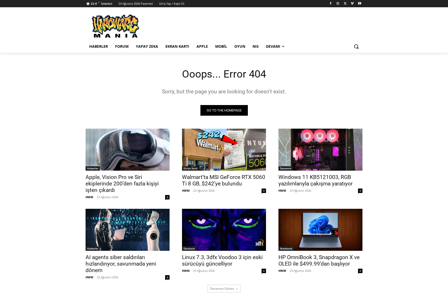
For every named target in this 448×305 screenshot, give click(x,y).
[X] (345, 4)
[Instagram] (338, 4)
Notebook (286, 248)
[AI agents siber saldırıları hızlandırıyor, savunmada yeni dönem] (128, 230)
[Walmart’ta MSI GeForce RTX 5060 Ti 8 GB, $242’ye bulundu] (224, 150)
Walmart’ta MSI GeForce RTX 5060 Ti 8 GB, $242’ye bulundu (223, 180)
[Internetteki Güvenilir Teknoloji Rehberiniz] (127, 26)
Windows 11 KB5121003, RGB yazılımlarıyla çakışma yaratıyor (315, 180)
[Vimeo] (352, 4)
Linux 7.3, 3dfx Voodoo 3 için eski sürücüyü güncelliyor (222, 260)
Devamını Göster (222, 288)
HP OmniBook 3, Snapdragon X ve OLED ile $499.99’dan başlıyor (319, 260)
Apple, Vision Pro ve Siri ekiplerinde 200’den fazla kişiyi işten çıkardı (122, 183)
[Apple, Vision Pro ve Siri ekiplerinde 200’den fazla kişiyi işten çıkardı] (128, 150)
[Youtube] (359, 4)
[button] (356, 46)
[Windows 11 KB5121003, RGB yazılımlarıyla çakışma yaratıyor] (320, 150)
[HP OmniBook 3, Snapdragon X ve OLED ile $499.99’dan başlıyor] (320, 230)
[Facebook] (331, 4)
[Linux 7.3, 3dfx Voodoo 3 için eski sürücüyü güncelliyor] (224, 230)
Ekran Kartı (191, 168)
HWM (89, 197)
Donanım (285, 168)
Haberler (92, 168)
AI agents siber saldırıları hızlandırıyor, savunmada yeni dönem (121, 263)
